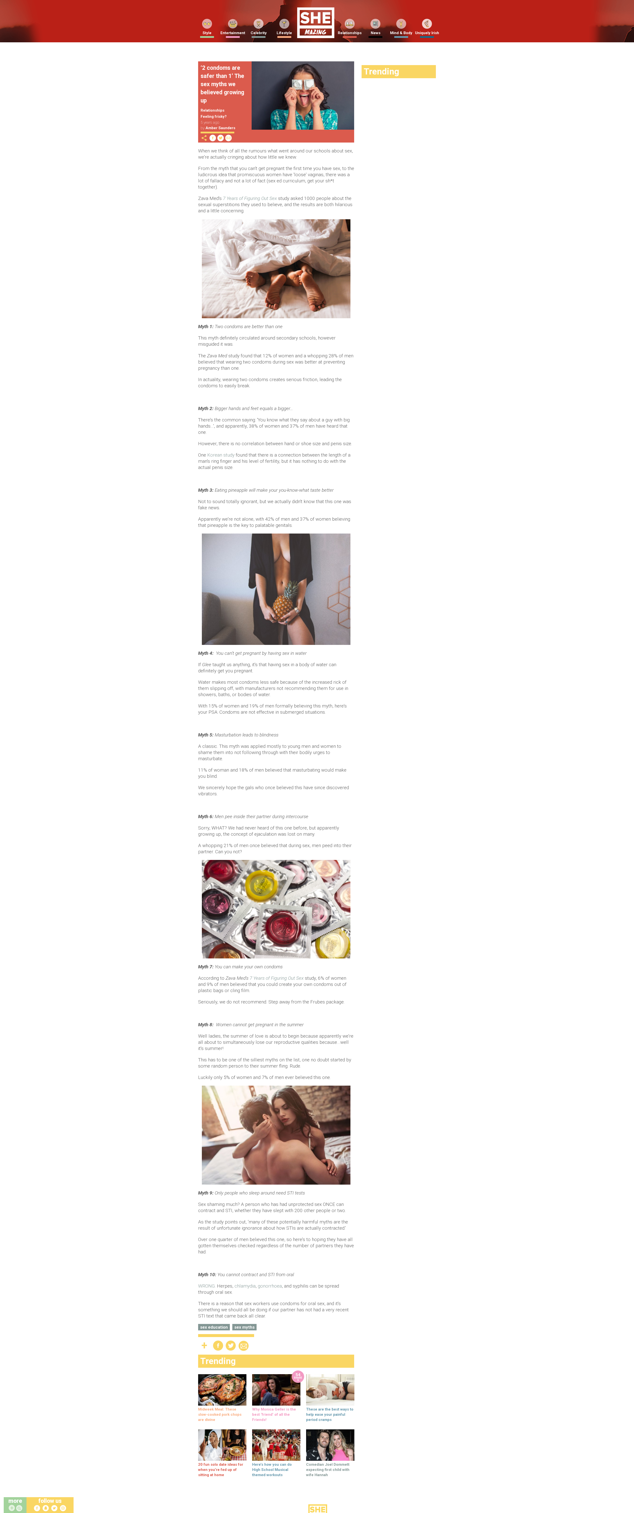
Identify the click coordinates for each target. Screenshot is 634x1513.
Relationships (350, 33)
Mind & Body (401, 33)
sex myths (244, 1327)
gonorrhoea (270, 1286)
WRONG (206, 1286)
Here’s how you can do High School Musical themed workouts (272, 1469)
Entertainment (232, 33)
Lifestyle (284, 33)
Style (207, 33)
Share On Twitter (220, 138)
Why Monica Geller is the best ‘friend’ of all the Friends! (274, 1414)
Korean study (221, 455)
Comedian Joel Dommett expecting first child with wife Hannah (327, 1469)
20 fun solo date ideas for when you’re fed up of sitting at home (220, 1469)
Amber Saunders (220, 128)
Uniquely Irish (427, 33)
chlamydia (245, 1286)
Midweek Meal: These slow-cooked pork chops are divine (219, 1414)
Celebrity (259, 33)
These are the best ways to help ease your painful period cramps (329, 1414)
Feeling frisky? (214, 116)
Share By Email (228, 138)
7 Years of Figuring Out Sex (250, 198)
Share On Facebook (212, 138)
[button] (20, 1508)
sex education (214, 1327)
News (375, 33)
